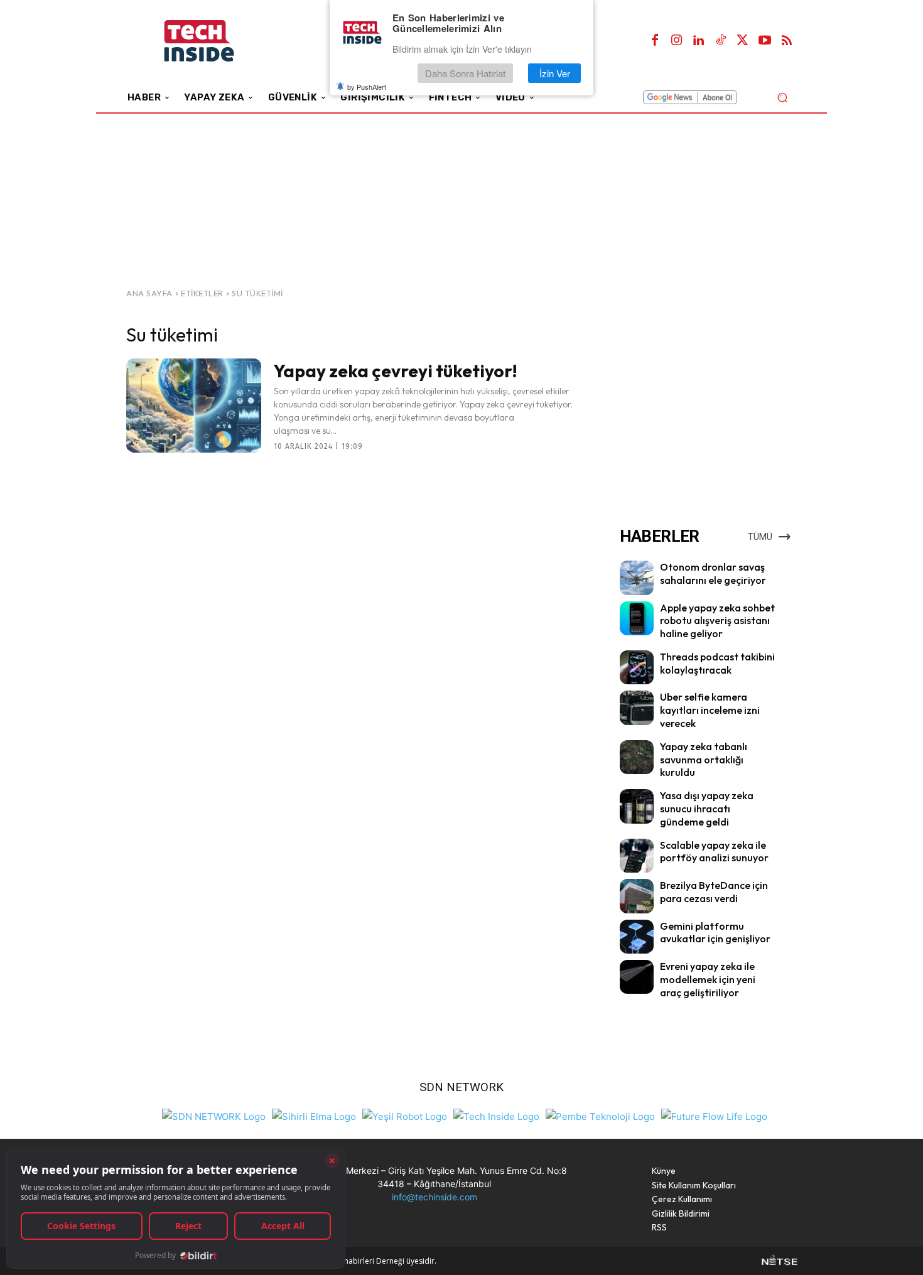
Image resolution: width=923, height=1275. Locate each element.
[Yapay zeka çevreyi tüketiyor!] (193, 405)
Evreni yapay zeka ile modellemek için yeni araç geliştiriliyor (707, 979)
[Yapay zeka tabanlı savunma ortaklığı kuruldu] (637, 757)
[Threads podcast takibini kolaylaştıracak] (637, 667)
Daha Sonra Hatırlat (465, 73)
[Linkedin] (699, 41)
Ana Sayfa (149, 293)
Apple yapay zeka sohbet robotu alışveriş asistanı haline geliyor (717, 620)
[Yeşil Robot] (404, 1115)
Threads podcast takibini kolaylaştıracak (717, 663)
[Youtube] (765, 41)
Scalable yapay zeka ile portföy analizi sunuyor (714, 851)
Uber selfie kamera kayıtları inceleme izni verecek (710, 710)
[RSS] (787, 41)
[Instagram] (677, 41)
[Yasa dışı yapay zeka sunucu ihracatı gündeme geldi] (637, 806)
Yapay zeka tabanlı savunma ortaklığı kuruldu (703, 759)
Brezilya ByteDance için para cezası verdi (714, 892)
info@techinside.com (434, 1197)
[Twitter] (743, 41)
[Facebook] (655, 41)
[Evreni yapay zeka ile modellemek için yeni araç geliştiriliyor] (637, 977)
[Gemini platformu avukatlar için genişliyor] (637, 937)
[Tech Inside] (496, 1115)
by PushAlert (366, 87)
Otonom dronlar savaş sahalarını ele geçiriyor (713, 573)
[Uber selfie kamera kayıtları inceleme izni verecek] (637, 707)
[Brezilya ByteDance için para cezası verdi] (637, 896)
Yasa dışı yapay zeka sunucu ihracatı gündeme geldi (706, 808)
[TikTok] (721, 41)
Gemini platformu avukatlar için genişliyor (715, 932)
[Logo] (216, 41)
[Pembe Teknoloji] (600, 1115)
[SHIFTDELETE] (214, 1115)
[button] (782, 97)
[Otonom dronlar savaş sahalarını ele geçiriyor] (637, 577)
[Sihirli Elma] (314, 1115)
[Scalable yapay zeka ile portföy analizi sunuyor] (637, 856)
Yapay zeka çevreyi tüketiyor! (395, 371)
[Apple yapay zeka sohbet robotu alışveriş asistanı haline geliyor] (637, 618)
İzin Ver (554, 73)
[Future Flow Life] (714, 1115)
